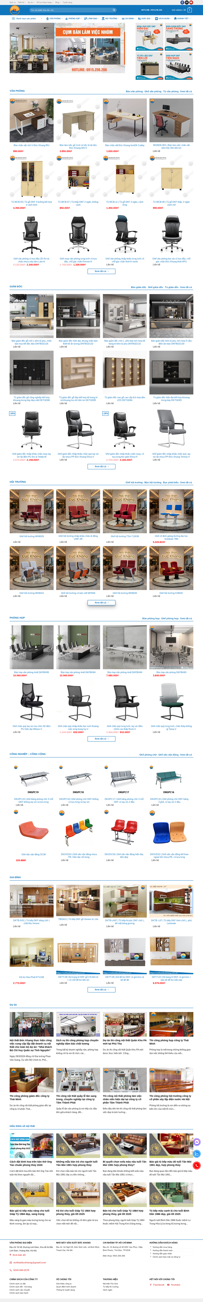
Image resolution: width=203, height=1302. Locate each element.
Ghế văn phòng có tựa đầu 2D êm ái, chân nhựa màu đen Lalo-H (32, 260)
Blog (57, 2)
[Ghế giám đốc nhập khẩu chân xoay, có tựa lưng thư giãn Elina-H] (125, 429)
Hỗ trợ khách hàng (44, 2)
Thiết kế (21, 2)
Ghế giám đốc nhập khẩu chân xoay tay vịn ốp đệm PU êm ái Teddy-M (31, 455)
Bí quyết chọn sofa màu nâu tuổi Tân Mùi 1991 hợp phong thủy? (124, 1163)
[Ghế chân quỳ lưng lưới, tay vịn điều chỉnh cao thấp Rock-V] (125, 701)
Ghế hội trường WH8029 (31, 536)
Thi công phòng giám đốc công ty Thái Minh (29, 1097)
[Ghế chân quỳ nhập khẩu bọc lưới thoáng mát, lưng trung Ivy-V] (78, 701)
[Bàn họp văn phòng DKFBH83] (171, 647)
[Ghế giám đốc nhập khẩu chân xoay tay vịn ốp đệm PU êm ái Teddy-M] (32, 429)
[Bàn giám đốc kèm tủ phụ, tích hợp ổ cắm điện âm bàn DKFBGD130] (171, 316)
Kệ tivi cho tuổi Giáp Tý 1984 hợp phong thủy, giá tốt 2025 (76, 1212)
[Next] (124, 48)
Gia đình (129, 19)
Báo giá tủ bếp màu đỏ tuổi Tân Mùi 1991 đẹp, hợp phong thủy (170, 1163)
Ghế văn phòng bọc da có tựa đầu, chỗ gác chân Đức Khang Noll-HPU (171, 260)
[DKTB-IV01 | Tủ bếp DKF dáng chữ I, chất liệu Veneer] (32, 901)
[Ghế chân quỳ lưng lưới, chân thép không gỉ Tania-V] (171, 701)
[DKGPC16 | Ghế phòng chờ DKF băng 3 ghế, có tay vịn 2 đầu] (169, 780)
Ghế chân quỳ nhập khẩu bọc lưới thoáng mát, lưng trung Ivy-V (78, 727)
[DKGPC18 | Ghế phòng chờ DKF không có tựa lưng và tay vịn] (79, 780)
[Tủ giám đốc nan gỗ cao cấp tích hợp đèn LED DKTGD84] (125, 373)
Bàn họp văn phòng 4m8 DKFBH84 (124, 672)
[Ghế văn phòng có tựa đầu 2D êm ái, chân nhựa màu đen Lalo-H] (32, 234)
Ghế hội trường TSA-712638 (125, 536)
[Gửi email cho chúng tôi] (187, 2)
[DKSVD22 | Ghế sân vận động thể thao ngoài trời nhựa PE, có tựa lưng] (169, 830)
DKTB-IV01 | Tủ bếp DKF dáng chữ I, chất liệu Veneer (31, 922)
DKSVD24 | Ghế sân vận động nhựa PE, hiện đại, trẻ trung (79, 855)
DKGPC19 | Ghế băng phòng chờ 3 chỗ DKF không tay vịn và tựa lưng (33, 800)
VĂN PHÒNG (17, 90)
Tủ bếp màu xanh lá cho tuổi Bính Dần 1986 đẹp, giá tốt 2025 (169, 1212)
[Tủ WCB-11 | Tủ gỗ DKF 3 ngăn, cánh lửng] (125, 177)
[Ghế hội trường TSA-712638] (125, 511)
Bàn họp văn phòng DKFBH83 (171, 672)
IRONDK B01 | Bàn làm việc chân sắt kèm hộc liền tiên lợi (171, 146)
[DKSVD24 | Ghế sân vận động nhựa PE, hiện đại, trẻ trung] (79, 830)
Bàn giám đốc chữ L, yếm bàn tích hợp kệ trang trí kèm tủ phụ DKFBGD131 (124, 342)
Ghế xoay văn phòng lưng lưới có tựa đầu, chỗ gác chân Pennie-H (78, 260)
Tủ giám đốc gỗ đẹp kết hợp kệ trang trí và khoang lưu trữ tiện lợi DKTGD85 (78, 399)
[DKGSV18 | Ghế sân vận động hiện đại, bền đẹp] (124, 830)
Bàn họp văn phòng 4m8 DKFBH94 (78, 672)
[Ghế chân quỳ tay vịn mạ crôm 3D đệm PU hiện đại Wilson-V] (32, 701)
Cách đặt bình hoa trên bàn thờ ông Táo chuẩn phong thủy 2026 (31, 1163)
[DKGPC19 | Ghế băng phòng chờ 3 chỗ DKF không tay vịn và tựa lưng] (33, 780)
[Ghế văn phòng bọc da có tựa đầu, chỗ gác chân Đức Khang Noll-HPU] (171, 234)
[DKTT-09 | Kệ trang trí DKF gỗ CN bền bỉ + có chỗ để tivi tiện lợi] (78, 952)
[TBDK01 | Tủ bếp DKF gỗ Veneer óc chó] (78, 900)
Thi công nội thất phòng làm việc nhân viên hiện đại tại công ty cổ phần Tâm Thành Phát (122, 1099)
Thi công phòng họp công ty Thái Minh (169, 1042)
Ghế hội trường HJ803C (171, 593)
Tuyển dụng (67, 2)
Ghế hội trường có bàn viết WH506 (78, 593)
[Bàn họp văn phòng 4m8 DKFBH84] (125, 647)
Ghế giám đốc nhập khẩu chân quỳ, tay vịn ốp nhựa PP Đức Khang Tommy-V (171, 455)
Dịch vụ (13, 2)
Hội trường (111, 19)
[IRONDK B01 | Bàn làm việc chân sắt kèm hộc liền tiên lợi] (171, 120)
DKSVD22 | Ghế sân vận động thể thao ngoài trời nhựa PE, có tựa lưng (169, 855)
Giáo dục (146, 19)
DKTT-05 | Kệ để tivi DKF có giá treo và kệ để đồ (125, 978)
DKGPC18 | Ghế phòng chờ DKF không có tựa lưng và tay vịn (78, 800)
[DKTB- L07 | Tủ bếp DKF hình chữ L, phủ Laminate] (171, 901)
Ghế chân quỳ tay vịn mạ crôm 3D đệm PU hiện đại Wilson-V (32, 727)
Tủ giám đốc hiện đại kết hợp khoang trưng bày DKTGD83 (171, 399)
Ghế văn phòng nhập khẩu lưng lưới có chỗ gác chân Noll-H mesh (125, 260)
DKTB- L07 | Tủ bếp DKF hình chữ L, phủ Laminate (171, 922)
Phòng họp (74, 19)
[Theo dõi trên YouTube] (191, 2)
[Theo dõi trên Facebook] (182, 2)
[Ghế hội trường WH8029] (32, 511)
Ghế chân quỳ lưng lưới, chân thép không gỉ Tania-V (171, 727)
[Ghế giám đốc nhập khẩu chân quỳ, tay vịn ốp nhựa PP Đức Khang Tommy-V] (171, 429)
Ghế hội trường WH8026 (125, 593)
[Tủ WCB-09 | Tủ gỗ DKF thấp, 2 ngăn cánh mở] (171, 177)
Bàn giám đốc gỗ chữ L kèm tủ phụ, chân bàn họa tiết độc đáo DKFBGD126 (32, 342)
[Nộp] (114, 10)
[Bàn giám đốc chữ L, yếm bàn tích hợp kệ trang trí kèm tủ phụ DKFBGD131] (125, 316)
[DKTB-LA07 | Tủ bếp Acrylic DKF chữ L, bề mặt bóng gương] (125, 901)
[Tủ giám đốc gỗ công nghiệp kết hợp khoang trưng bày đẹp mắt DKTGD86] (32, 373)
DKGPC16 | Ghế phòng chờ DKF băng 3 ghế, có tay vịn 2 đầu (169, 800)
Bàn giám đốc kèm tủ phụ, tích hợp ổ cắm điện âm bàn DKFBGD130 (171, 342)
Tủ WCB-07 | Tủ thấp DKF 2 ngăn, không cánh (78, 203)
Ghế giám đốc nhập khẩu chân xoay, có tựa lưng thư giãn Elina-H (125, 455)
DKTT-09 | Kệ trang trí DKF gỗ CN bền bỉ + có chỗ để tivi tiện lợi (78, 978)
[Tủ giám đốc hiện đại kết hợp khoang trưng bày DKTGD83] (171, 373)
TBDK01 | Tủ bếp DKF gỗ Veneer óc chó (78, 919)
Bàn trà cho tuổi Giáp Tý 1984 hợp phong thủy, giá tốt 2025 (123, 1212)
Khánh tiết (183, 19)
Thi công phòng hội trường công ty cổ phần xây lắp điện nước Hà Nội (170, 1097)
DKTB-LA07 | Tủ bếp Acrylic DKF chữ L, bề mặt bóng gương (125, 922)
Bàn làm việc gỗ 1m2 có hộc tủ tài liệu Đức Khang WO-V (78, 146)
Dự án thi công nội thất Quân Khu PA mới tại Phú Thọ (125, 1042)
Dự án (30, 2)
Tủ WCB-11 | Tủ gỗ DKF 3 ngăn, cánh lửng (124, 203)
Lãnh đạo (92, 19)
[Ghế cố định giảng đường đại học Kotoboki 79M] (171, 511)
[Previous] (15, 48)
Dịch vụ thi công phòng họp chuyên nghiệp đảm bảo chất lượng (77, 1042)
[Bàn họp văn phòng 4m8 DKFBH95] (32, 647)
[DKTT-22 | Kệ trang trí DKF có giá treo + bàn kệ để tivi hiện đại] (171, 952)
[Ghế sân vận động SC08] (33, 830)
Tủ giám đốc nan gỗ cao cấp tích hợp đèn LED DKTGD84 (125, 399)
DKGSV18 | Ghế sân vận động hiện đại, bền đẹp (124, 855)
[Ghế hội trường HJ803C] (171, 568)
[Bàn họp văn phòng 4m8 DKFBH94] (78, 647)
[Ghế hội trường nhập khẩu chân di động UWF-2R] (78, 511)
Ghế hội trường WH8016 (31, 593)
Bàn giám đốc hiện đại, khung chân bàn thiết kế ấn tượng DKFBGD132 (78, 342)
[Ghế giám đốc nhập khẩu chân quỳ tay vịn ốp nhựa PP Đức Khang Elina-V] (78, 429)
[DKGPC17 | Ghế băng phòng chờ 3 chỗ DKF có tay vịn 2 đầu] (124, 780)
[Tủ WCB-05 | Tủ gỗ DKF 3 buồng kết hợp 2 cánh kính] (32, 177)
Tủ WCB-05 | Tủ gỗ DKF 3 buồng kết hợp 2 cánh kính (31, 203)
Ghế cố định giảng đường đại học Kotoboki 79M (171, 537)
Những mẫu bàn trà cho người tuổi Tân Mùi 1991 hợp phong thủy (76, 1163)
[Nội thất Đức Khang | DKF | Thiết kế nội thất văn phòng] (17, 10)
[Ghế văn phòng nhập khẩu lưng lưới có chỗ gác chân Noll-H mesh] (125, 234)
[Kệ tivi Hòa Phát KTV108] (32, 952)
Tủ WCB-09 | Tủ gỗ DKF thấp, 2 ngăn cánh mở (171, 203)
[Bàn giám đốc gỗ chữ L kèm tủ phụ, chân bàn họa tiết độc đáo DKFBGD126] (32, 316)
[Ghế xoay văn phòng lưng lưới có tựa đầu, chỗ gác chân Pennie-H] (78, 234)
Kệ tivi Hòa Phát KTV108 (31, 977)
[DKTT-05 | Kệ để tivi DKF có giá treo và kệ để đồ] (125, 952)
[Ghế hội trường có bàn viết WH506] (78, 568)
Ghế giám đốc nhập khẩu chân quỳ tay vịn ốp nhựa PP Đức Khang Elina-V (78, 455)
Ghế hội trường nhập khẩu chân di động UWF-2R (78, 537)
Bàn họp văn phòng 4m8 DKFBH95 (31, 672)
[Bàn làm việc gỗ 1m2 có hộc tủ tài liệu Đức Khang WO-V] (78, 120)
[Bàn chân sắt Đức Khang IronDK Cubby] (125, 120)
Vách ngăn (164, 19)
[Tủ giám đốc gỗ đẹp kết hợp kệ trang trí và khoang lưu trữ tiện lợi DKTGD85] (78, 373)
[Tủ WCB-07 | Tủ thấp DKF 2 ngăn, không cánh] (78, 177)
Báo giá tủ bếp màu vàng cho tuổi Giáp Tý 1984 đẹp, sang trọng (29, 1212)
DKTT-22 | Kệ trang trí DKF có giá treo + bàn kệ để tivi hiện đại (171, 978)
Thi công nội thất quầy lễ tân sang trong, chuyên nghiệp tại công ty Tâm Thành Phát (76, 1099)
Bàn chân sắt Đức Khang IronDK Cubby (124, 145)
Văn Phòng (55, 19)
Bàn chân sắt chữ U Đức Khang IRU (31, 145)
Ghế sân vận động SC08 (34, 854)
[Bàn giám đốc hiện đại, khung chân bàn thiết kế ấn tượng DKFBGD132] (78, 316)
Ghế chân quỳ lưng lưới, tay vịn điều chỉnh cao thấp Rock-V (125, 727)
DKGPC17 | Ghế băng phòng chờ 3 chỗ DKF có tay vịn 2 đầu (124, 800)
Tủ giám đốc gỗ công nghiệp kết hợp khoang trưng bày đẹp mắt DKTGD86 (31, 399)
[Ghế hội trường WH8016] (32, 568)
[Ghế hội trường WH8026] (125, 568)
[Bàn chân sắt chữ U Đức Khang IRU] (32, 120)
